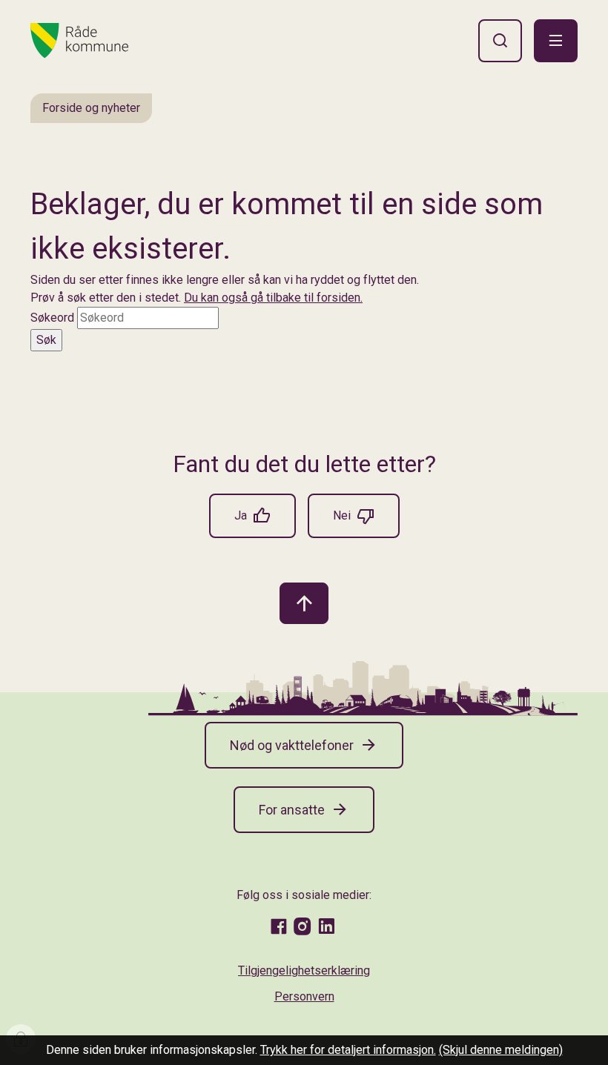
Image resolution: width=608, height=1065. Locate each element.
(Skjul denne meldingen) (501, 1050)
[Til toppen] (304, 603)
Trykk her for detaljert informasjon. (348, 1050)
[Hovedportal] (79, 41)
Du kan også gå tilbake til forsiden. (273, 298)
